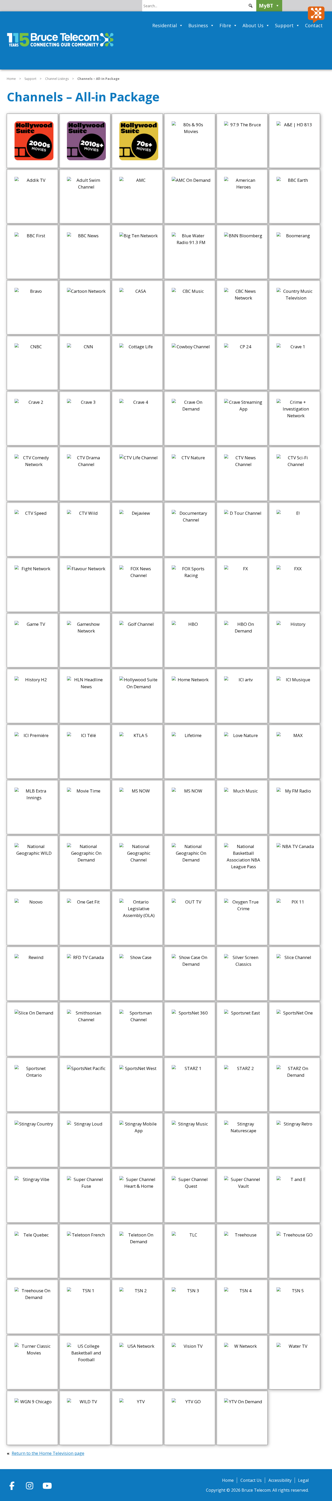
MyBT (266, 5)
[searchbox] (199, 5)
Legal (303, 1480)
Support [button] (284, 25)
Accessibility (280, 1480)
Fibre (225, 25)
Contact (314, 25)
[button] (250, 5)
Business (198, 25)
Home (11, 79)
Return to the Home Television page (48, 1453)
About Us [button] (253, 25)
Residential (164, 25)
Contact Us (251, 1480)
